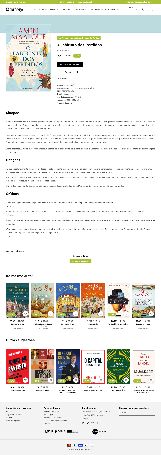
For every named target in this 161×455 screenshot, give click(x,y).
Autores (9, 418)
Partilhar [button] (63, 79)
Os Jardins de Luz (67, 324)
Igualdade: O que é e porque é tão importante (143, 391)
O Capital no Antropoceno (93, 390)
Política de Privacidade (53, 418)
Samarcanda (93, 324)
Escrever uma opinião (80, 261)
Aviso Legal (48, 415)
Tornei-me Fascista (17, 390)
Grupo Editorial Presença (83, 449)
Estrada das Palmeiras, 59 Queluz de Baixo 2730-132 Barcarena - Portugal (96, 415)
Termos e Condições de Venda (55, 421)
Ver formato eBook (69, 72)
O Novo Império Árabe (118, 390)
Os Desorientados (17, 324)
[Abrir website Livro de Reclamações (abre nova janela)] (99, 432)
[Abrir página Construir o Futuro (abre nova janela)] (62, 431)
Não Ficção (63, 38)
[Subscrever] (152, 413)
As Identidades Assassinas (118, 324)
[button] (40, 9)
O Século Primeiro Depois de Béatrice (42, 325)
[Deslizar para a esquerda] (10, 303)
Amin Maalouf (63, 50)
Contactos (48, 424)
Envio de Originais (13, 421)
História (9, 412)
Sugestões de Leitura (14, 415)
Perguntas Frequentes (52, 412)
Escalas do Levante (143, 324)
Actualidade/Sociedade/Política (84, 38)
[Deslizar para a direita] (150, 303)
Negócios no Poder (43, 390)
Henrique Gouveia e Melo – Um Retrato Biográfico (68, 391)
